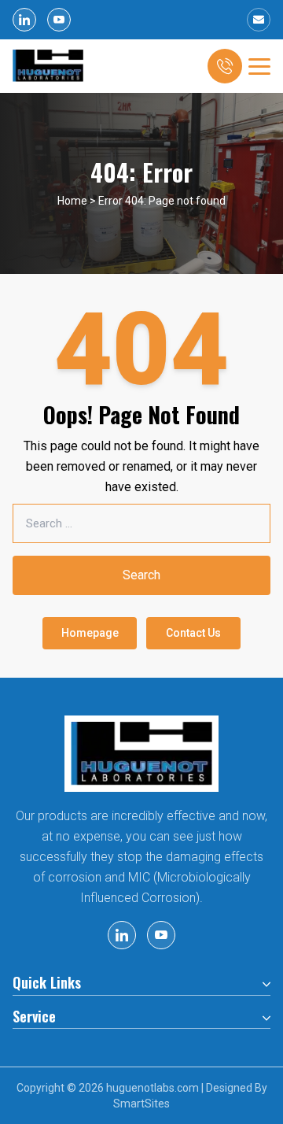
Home (72, 200)
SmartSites (141, 1103)
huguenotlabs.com (152, 1087)
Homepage (90, 633)
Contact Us (193, 633)
